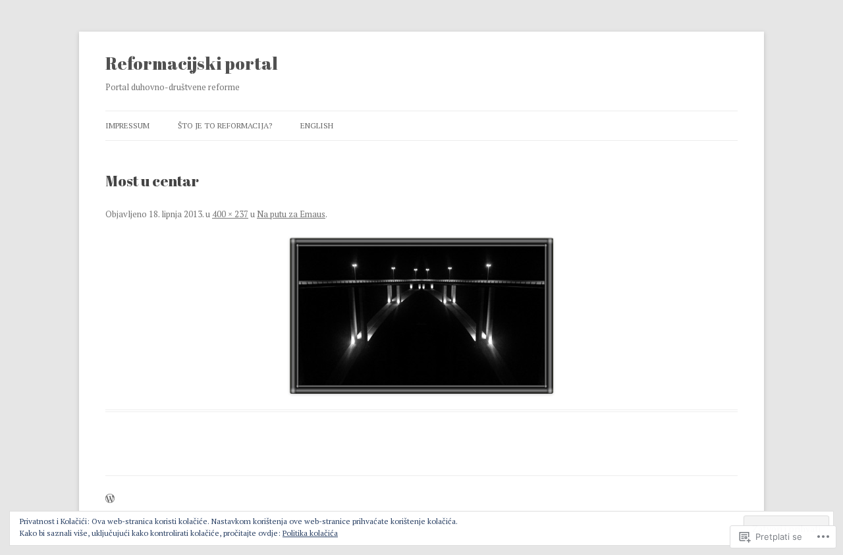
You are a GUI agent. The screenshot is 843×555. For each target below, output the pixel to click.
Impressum (127, 125)
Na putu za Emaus (291, 214)
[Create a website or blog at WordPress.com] (110, 499)
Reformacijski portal (191, 63)
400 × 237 (230, 214)
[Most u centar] (421, 316)
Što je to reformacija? (225, 125)
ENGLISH (316, 125)
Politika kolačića (310, 533)
